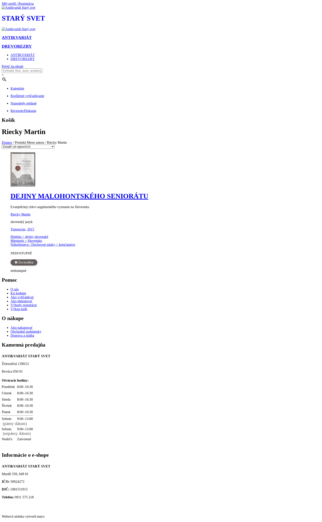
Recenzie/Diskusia (23, 111)
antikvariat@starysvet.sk (20, 505)
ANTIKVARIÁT (23, 55)
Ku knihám (18, 293)
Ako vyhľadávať (22, 297)
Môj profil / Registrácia (18, 3)
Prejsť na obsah (12, 66)
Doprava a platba (22, 335)
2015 (30, 229)
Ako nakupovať (22, 327)
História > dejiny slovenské (29, 237)
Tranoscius (18, 229)
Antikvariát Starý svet (18, 509)
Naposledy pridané (24, 103)
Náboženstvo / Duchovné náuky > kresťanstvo (43, 244)
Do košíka (26, 262)
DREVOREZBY (23, 59)
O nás (15, 289)
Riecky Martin (20, 214)
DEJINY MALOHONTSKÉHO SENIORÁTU (79, 196)
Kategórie (17, 88)
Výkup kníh (19, 309)
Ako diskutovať (21, 301)
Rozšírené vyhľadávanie (27, 96)
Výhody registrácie (24, 305)
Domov (7, 142)
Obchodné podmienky (26, 331)
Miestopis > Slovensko (26, 240)
